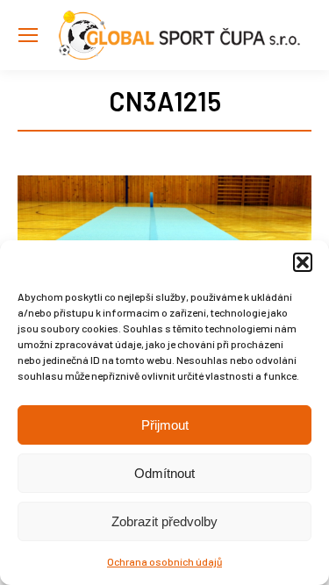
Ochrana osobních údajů (164, 561)
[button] (302, 262)
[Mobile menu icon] (28, 35)
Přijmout (165, 424)
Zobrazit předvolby (164, 521)
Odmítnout (164, 473)
